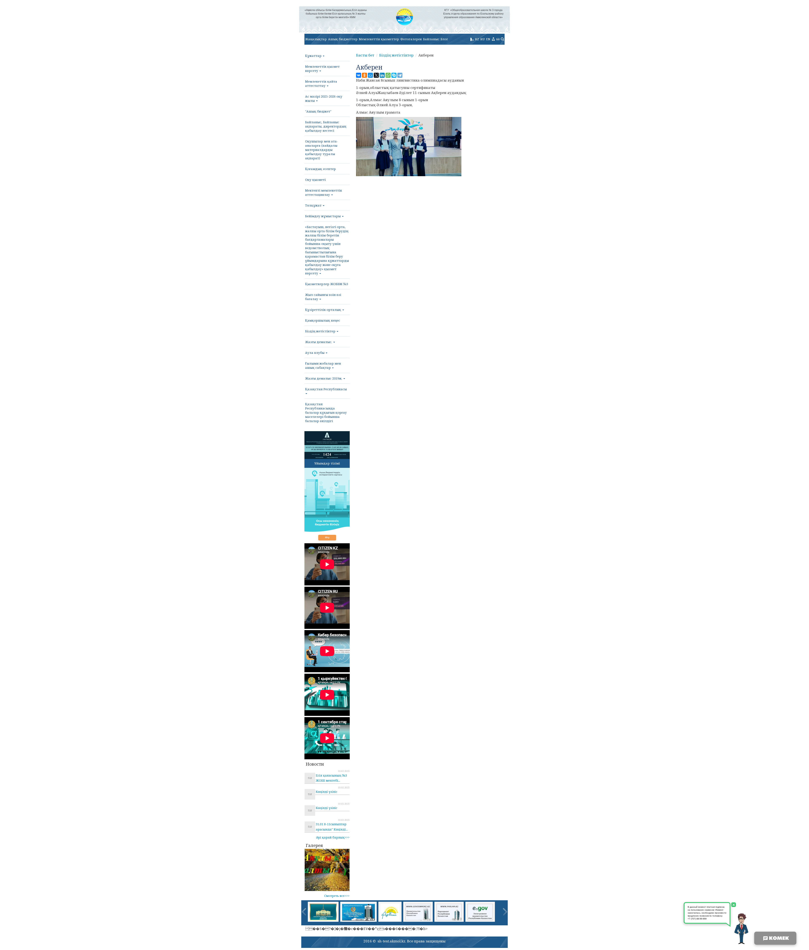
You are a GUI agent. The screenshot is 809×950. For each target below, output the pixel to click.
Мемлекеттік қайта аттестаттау (321, 83)
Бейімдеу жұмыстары (323, 216)
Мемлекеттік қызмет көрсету (322, 68)
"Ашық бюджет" (318, 111)
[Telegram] (399, 75)
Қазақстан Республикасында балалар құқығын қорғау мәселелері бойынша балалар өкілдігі (326, 412)
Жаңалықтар (316, 39)
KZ (477, 39)
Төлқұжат (313, 205)
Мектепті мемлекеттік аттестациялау (323, 192)
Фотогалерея (411, 39)
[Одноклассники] (364, 75)
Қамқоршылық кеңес (322, 320)
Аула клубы (315, 352)
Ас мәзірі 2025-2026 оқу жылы (323, 98)
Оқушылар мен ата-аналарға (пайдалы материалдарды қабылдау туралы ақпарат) (321, 149)
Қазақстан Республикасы (326, 389)
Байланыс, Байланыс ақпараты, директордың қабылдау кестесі (325, 126)
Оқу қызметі (315, 179)
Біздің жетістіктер (320, 331)
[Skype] (393, 75)
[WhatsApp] (388, 75)
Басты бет (365, 55)
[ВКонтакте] (358, 75)
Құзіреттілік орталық (323, 309)
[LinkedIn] (382, 75)
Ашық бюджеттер (343, 39)
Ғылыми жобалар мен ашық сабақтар (323, 365)
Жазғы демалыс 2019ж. (324, 378)
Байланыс (431, 39)
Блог (444, 39)
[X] (376, 75)
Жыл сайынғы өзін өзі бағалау (323, 297)
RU (482, 39)
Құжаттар (313, 56)
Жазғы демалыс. (319, 342)
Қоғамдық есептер (320, 169)
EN (488, 39)
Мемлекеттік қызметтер (379, 39)
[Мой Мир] (370, 75)
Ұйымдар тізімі (327, 463)
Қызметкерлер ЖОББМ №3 (326, 284)
